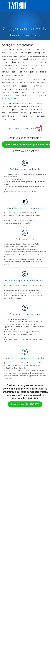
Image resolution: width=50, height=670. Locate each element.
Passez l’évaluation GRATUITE (25, 404)
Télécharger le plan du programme (22, 128)
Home (12, 35)
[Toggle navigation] (5, 5)
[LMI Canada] (17, 5)
